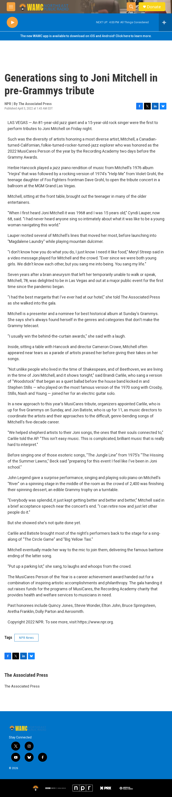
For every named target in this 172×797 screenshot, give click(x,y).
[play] (12, 22)
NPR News (26, 637)
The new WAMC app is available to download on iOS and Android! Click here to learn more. (86, 36)
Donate (154, 6)
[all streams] (165, 22)
